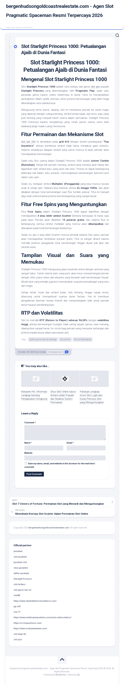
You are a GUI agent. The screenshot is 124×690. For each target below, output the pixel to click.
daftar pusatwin (21, 573)
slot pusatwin (20, 557)
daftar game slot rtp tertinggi (43, 339)
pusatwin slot (20, 562)
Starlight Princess (23, 579)
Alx (78, 675)
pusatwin (18, 551)
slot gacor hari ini (22, 590)
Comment (30, 422)
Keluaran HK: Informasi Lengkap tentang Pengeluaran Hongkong (34, 395)
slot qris (95, 86)
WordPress (60, 675)
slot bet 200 (28, 141)
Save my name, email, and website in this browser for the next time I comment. (59, 465)
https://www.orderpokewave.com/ (30, 628)
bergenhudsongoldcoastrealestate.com (49, 527)
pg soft (17, 606)
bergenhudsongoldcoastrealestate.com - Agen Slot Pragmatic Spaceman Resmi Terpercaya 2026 (59, 10)
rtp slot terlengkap (82, 339)
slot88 (17, 595)
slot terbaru (19, 584)
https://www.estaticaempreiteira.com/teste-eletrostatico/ (42, 617)
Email (70, 443)
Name (28, 443)
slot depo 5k (20, 634)
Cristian (42, 352)
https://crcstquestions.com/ (28, 623)
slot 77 (17, 612)
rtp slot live (65, 339)
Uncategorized (55, 352)
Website (28, 453)
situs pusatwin (21, 568)
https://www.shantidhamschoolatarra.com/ (35, 601)
